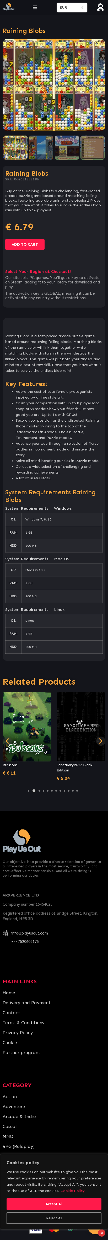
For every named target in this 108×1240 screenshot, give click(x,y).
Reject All (54, 1218)
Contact (11, 1012)
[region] (54, 1192)
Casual (10, 1126)
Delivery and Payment (27, 1002)
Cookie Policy (73, 1191)
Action (10, 1096)
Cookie (10, 1042)
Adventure (14, 1106)
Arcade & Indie (19, 1116)
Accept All (54, 1204)
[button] (28, 791)
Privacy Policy (18, 1032)
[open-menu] (35, 7)
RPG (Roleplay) (19, 1146)
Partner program (21, 1052)
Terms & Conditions (23, 1022)
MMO (8, 1136)
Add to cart (25, 244)
